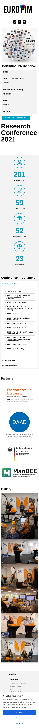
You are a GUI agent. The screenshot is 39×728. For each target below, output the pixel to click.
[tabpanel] (19, 322)
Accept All (19, 712)
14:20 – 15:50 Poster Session (17, 324)
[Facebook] (19, 22)
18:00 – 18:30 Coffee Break (16, 345)
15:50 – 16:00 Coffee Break (16, 328)
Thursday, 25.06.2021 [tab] (9, 284)
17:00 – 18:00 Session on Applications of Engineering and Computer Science (18, 339)
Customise (19, 718)
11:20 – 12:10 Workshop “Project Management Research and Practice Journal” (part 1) (19, 308)
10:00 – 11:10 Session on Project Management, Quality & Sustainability (18, 297)
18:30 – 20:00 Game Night (16, 349)
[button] (19, 291)
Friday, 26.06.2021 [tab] (8, 360)
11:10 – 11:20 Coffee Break (16, 302)
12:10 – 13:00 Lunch (14, 314)
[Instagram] (14, 22)
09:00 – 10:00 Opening (15, 291)
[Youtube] (24, 22)
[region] (19, 710)
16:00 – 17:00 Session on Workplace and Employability (20, 332)
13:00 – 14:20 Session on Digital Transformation (18, 318)
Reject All (19, 723)
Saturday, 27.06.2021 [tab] (9, 365)
